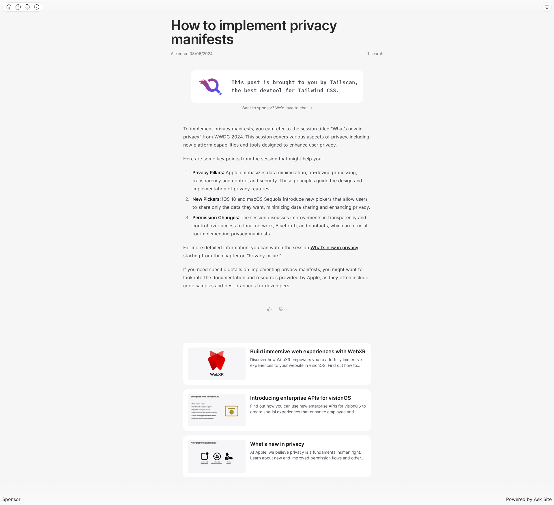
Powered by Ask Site (529, 499)
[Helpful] (269, 309)
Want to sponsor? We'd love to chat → (277, 107)
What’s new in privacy (334, 247)
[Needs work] (283, 309)
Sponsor (11, 499)
